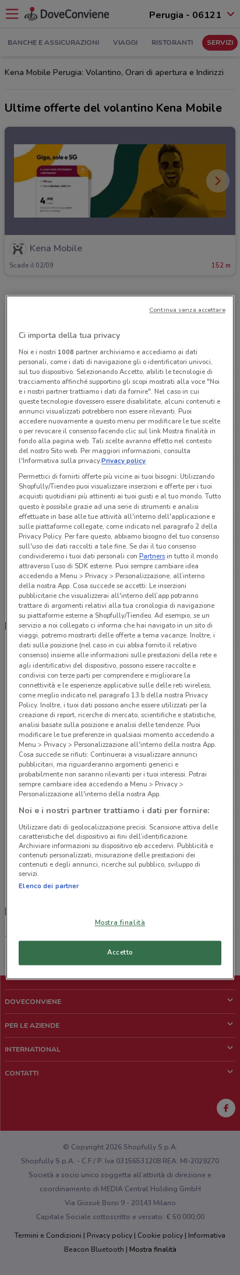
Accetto (120, 952)
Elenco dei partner (49, 886)
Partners (152, 556)
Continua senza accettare (187, 309)
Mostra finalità (120, 923)
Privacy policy (123, 461)
